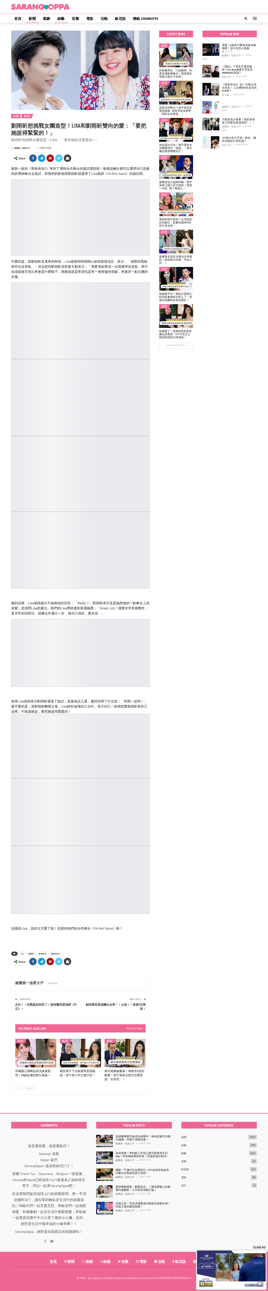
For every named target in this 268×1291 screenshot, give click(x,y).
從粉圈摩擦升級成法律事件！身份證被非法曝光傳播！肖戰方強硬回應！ (143, 1138)
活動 (104, 18)
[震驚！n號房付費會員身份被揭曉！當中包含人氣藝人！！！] (210, 50)
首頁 (17, 18)
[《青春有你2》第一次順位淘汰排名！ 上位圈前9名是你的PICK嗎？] (210, 89)
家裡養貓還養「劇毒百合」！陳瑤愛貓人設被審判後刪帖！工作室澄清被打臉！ (143, 1188)
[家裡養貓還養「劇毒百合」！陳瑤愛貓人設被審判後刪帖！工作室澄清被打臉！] (104, 1191)
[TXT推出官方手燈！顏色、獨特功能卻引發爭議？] (210, 142)
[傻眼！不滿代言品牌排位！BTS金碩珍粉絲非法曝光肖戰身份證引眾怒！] (104, 1174)
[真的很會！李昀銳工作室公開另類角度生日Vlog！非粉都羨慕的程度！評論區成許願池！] (104, 1157)
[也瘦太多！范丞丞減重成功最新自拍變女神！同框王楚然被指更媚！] (104, 1208)
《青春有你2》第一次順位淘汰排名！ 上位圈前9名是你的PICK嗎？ (239, 87)
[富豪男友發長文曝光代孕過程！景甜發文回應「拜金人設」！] (176, 241)
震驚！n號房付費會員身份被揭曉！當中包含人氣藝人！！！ (239, 48)
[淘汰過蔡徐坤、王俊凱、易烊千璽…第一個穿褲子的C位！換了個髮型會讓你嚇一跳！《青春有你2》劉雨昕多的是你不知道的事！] (210, 107)
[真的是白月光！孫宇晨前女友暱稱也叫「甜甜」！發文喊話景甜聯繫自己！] (176, 130)
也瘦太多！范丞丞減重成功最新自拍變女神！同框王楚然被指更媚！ (143, 1205)
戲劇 (46, 18)
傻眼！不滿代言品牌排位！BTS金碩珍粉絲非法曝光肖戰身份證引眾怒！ (142, 1171)
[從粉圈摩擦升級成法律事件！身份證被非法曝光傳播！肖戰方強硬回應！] (104, 1141)
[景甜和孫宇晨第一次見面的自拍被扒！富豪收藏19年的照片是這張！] (176, 204)
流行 (183, 1185)
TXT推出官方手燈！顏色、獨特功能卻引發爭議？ (239, 139)
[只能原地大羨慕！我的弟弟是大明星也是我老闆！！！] (210, 124)
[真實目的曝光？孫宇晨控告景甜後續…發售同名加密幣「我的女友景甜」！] (176, 92)
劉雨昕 (31, 954)
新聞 (32, 18)
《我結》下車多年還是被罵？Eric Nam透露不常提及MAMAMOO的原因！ (237, 69)
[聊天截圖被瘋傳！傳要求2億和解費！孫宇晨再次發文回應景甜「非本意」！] (125, 1053)
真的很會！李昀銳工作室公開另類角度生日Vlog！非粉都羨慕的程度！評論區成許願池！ (142, 1154)
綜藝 (61, 18)
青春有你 (42, 954)
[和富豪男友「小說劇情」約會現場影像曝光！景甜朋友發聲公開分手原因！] (176, 55)
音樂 (75, 18)
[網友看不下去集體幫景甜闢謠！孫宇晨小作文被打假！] (80, 1053)
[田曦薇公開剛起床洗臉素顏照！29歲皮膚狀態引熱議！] (35, 1053)
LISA (22, 954)
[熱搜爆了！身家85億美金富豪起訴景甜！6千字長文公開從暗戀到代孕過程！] (176, 316)
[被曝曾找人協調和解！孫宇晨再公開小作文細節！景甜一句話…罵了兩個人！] (176, 167)
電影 (89, 18)
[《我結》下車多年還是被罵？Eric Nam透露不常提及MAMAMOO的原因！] (210, 71)
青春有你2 (55, 954)
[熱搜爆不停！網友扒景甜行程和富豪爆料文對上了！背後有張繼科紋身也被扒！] (176, 279)
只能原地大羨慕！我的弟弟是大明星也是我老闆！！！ (238, 121)
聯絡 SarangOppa (145, 18)
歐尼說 (120, 18)
